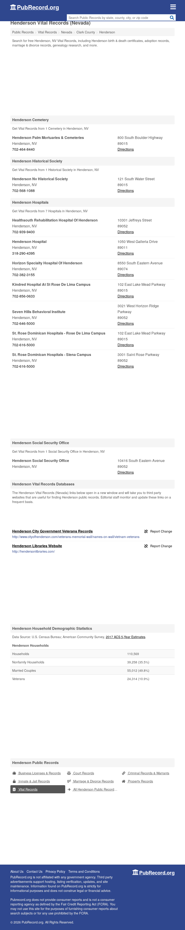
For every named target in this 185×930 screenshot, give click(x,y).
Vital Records (27, 789)
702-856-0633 (23, 296)
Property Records (140, 781)
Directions (126, 149)
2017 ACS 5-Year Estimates (125, 637)
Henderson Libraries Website (37, 545)
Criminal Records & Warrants (148, 773)
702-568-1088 (23, 190)
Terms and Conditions (84, 871)
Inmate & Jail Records (34, 781)
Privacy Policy (55, 871)
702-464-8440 (23, 149)
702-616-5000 (23, 344)
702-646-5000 (23, 323)
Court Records (83, 773)
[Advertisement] (92, 81)
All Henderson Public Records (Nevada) (96, 789)
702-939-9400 (23, 231)
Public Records (23, 32)
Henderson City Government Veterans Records (52, 531)
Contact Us (34, 871)
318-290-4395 (23, 253)
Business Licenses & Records (39, 773)
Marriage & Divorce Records (93, 781)
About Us (16, 871)
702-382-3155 (23, 274)
